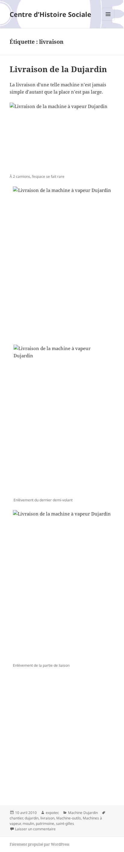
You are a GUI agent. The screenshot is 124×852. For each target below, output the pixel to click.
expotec (52, 812)
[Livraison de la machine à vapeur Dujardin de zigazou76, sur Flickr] (62, 137)
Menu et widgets (108, 20)
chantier (16, 818)
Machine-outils (68, 818)
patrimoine (45, 823)
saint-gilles (65, 823)
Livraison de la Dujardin (58, 69)
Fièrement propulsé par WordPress (39, 844)
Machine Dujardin (83, 812)
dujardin (32, 818)
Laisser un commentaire (35, 828)
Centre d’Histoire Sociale (50, 14)
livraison (47, 818)
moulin (28, 823)
